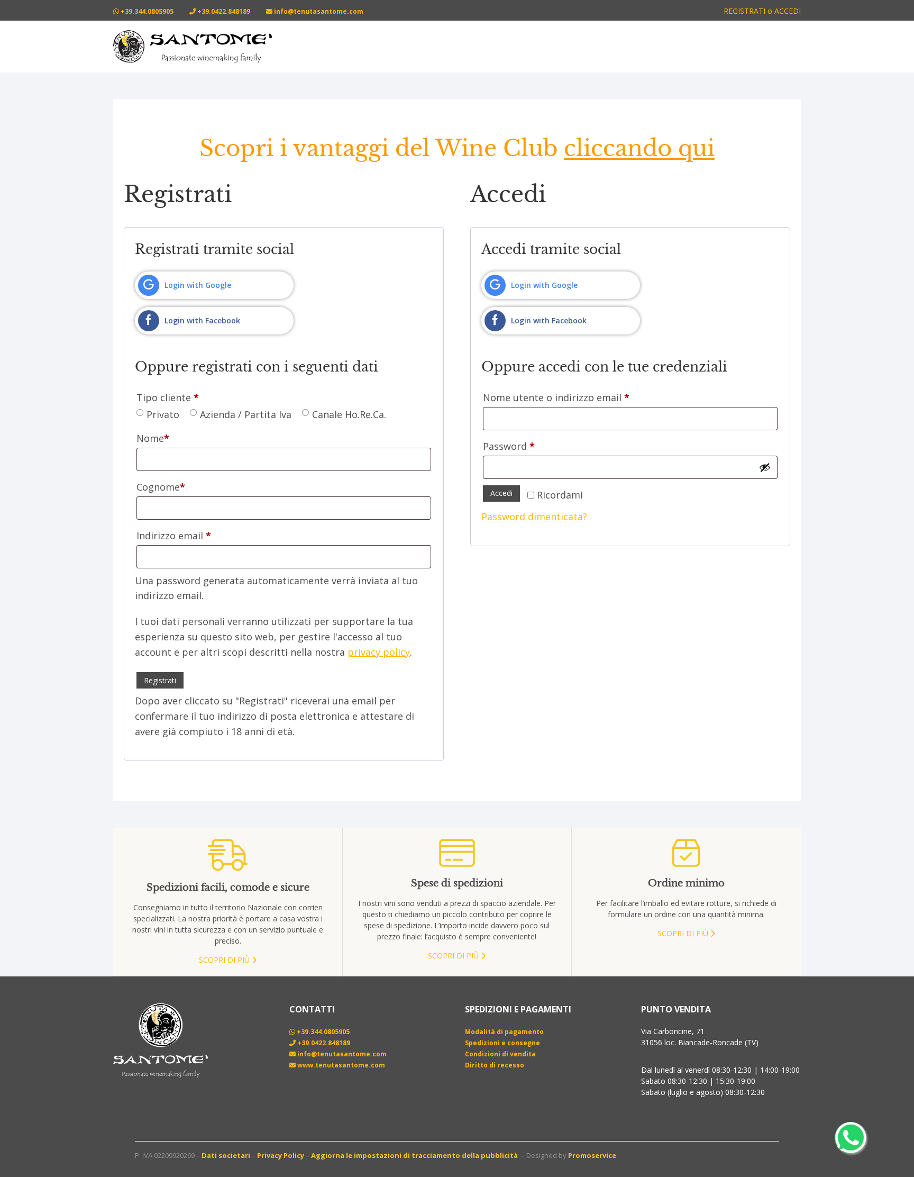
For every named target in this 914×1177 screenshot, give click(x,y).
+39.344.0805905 (146, 11)
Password (509, 446)
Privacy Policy (280, 1155)
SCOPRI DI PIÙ (225, 960)
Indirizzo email (173, 535)
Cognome (160, 487)
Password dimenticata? (534, 516)
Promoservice (592, 1155)
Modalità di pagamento (504, 1031)
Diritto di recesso (494, 1065)
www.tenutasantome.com (340, 1065)
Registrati (160, 680)
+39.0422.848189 (223, 11)
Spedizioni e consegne (502, 1042)
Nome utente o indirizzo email (556, 397)
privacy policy (379, 652)
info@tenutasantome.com (317, 11)
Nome (152, 438)
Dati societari (226, 1155)
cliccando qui (639, 148)
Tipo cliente (167, 397)
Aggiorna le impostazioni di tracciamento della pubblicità (414, 1155)
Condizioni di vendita (500, 1053)
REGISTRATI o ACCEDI (762, 11)
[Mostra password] (765, 467)
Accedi (501, 493)
